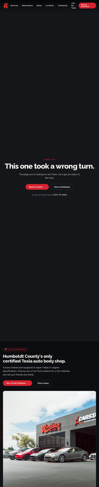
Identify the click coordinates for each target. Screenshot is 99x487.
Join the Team (73, 5)
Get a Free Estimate (17, 383)
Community (62, 5)
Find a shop (43, 383)
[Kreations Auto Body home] (6, 5)
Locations (50, 5)
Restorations (27, 5)
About (39, 5)
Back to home (37, 187)
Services (14, 5)
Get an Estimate (85, 5)
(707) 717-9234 (60, 195)
